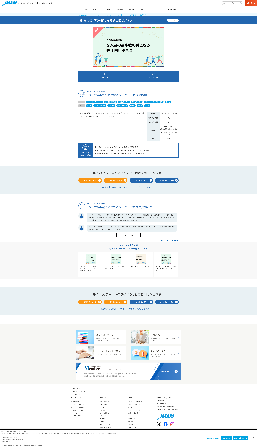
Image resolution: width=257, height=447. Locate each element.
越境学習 (102, 419)
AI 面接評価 (131, 407)
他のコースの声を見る (170, 240)
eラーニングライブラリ (99, 15)
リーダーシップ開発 (77, 404)
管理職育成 (74, 401)
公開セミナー (103, 416)
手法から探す (104, 398)
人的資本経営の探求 (134, 413)
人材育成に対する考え (77, 391)
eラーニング (103, 407)
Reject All (226, 438)
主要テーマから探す (77, 398)
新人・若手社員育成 (77, 407)
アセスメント (103, 404)
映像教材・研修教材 (105, 422)
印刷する (173, 20)
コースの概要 (103, 77)
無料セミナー (132, 424)
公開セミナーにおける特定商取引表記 (167, 409)
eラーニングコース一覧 (115, 15)
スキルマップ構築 (133, 404)
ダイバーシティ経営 (134, 410)
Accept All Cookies (240, 438)
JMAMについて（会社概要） (164, 398)
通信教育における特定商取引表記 (166, 406)
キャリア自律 (75, 413)
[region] (128, 438)
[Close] (254, 438)
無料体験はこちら (90, 180)
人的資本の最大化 (76, 416)
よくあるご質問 (141, 180)
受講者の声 (153, 77)
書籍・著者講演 (104, 413)
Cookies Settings (213, 438)
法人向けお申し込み (167, 180)
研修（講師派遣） (105, 401)
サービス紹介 (75, 394)
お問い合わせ (160, 401)
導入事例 (130, 418)
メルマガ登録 (160, 403)
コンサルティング (105, 425)
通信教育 (102, 410)
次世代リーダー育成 (77, 410)
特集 (131, 398)
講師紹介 (130, 421)
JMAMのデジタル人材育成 (135, 401)
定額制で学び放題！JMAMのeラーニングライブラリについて (126, 187)
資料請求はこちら (116, 180)
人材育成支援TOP (84, 15)
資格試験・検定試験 (105, 427)
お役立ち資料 (132, 427)
